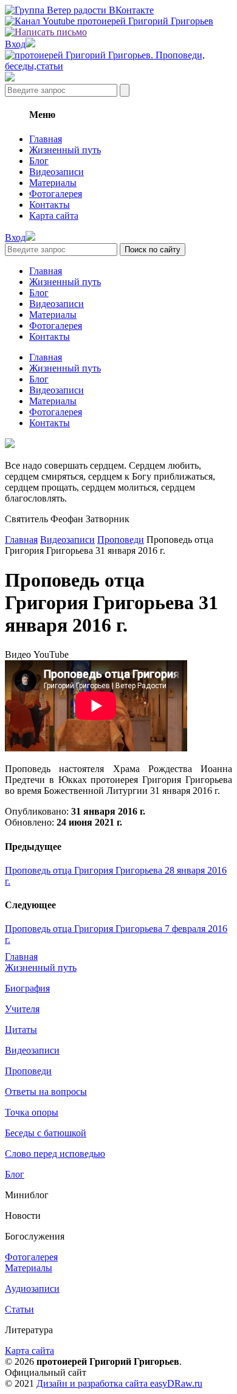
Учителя (22, 1009)
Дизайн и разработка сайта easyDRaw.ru (119, 1383)
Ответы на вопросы (46, 1091)
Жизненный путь (65, 150)
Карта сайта (53, 215)
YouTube (51, 654)
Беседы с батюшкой (45, 1133)
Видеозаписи (56, 172)
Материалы (53, 183)
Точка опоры (31, 1112)
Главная (45, 139)
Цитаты (21, 1029)
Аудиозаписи (32, 1288)
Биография (27, 988)
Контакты (49, 204)
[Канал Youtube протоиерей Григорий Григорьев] (109, 21)
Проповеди (120, 539)
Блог (39, 161)
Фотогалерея (55, 193)
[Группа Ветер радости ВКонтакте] (79, 10)
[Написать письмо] (46, 32)
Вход (15, 44)
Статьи (19, 1309)
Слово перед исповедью (55, 1153)
